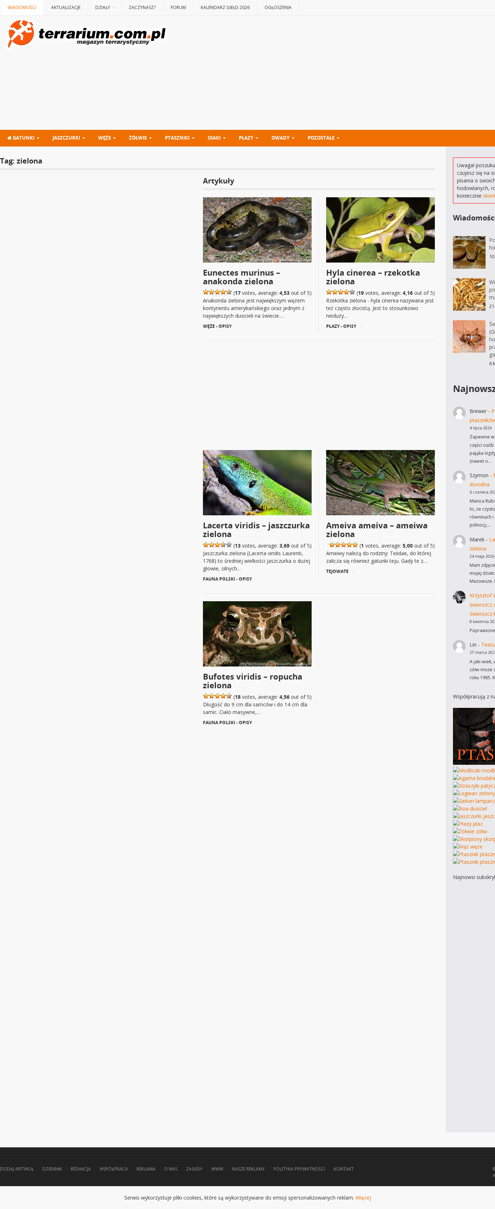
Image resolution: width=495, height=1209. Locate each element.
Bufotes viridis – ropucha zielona (252, 680)
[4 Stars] (223, 292)
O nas (170, 1169)
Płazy (246, 138)
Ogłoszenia (278, 7)
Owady (280, 138)
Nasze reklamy (248, 1169)
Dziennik (52, 1169)
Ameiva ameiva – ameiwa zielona (377, 529)
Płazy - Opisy (341, 326)
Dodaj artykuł (17, 1169)
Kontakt (344, 1169)
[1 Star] (206, 292)
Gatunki (23, 138)
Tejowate (337, 571)
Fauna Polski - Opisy (227, 579)
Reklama (146, 1169)
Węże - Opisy (217, 326)
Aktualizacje (65, 7)
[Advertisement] (319, 392)
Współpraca (114, 1169)
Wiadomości (22, 7)
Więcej (363, 1197)
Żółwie (138, 138)
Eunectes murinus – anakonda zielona (241, 276)
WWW (217, 1169)
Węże (104, 138)
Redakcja (81, 1169)
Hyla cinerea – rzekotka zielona (373, 276)
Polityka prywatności (299, 1169)
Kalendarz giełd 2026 (225, 7)
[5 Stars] (229, 292)
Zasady (194, 1169)
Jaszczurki (66, 138)
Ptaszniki (177, 138)
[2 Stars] (212, 292)
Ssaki (214, 138)
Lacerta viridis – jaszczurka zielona (256, 529)
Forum (178, 7)
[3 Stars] (217, 292)
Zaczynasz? (142, 7)
